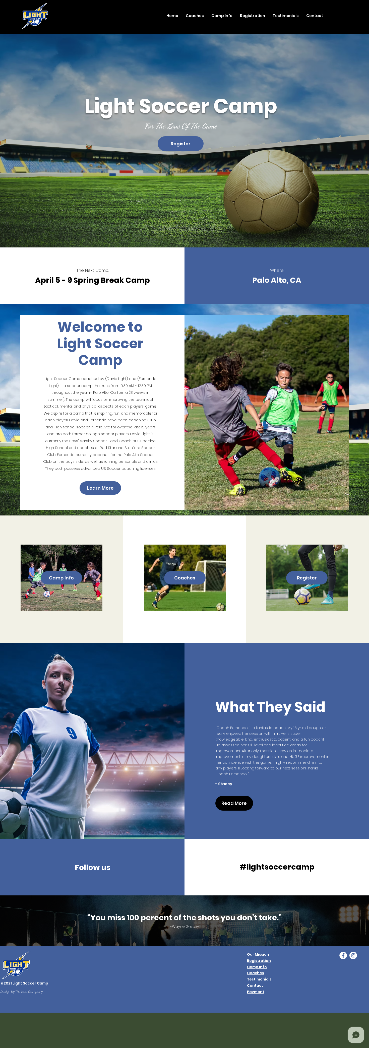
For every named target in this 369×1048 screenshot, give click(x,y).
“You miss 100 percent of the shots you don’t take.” (184, 917)
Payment (255, 991)
